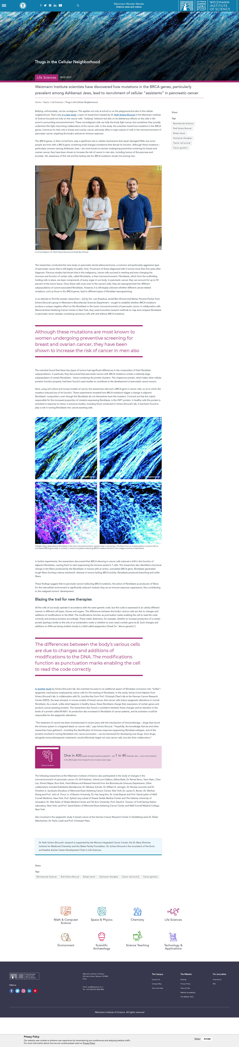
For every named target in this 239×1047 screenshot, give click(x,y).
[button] (78, 5)
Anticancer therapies (182, 138)
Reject (197, 1039)
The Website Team (187, 997)
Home (38, 102)
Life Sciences (57, 102)
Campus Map (157, 984)
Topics (46, 102)
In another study (43, 689)
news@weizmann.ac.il (95, 987)
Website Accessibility (187, 992)
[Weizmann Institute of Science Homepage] (24, 976)
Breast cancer (179, 133)
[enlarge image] (159, 168)
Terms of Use (185, 988)
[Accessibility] (23, 5)
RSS (214, 984)
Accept (207, 1039)
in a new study (69, 115)
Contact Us (156, 979)
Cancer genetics (180, 148)
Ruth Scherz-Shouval (182, 129)
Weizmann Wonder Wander (129, 5)
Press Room (217, 979)
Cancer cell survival (181, 143)
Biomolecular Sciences (183, 124)
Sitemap (183, 979)
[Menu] (4, 5)
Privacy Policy (185, 984)
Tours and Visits (157, 988)
